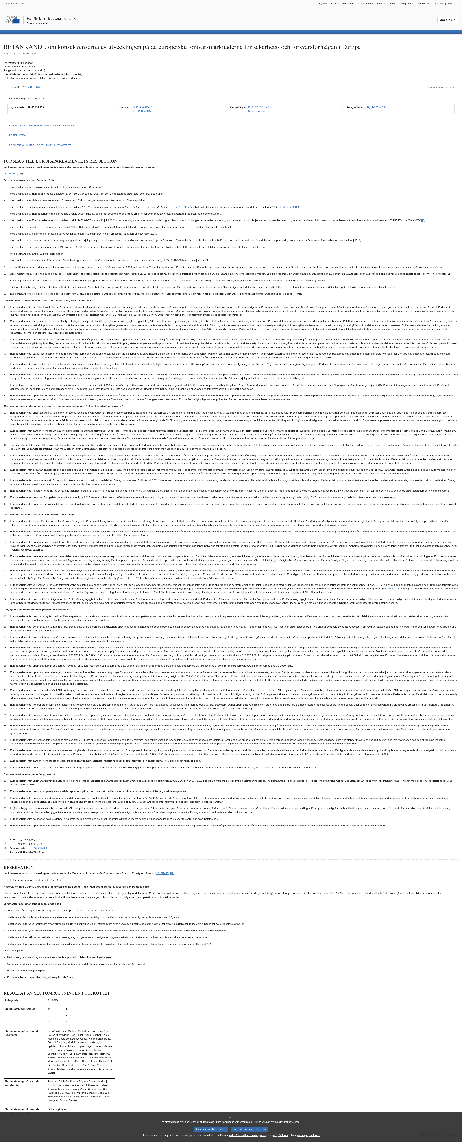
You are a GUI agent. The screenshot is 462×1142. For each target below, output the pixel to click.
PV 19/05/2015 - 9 (142, 107)
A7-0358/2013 (391, 588)
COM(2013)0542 (181, 207)
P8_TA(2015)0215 (376, 107)
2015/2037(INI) (31, 87)
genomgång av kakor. (308, 1135)
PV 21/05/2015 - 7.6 (259, 107)
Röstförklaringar (257, 111)
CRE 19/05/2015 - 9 (143, 111)
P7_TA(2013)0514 (38, 847)
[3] (150, 247)
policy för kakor (280, 1135)
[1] (220, 213)
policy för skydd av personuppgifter (247, 1135)
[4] (263, 247)
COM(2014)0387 (288, 207)
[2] (422, 220)
